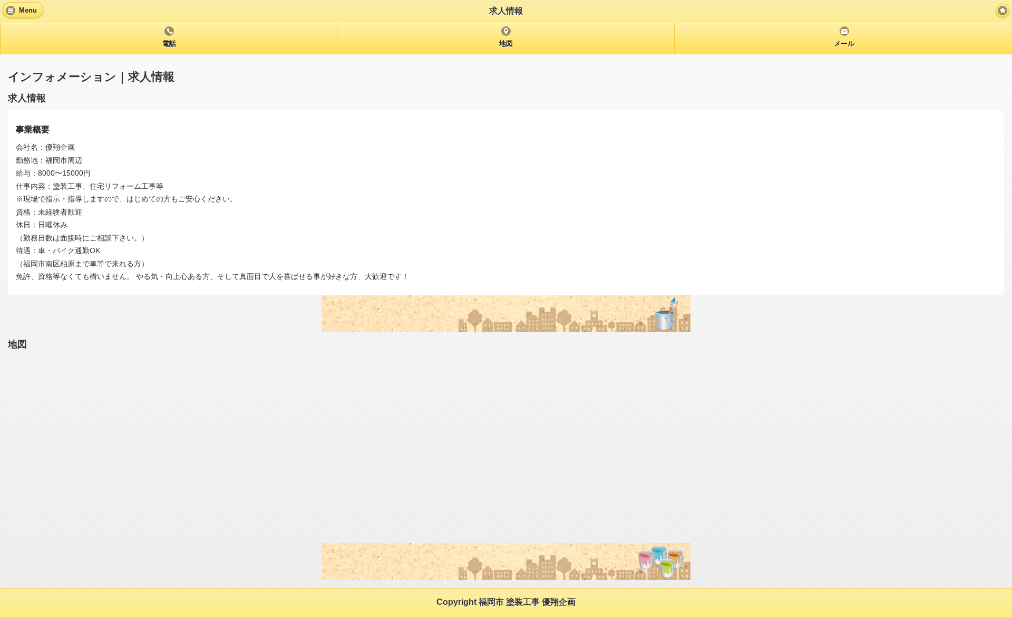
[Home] (1002, 10)
